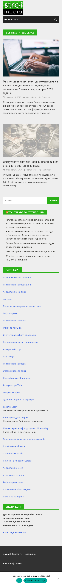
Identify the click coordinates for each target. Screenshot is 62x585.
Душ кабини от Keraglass (16, 377)
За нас (6, 553)
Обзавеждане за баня (14, 370)
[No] (58, 578)
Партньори (30, 553)
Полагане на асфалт (13, 496)
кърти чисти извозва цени (17, 284)
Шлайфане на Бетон (14, 446)
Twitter (18, 563)
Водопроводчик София (15, 417)
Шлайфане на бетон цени (17, 489)
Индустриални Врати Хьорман (19, 334)
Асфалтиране (10, 313)
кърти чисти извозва (14, 320)
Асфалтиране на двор (14, 291)
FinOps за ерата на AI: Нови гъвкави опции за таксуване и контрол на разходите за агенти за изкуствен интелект (30, 223)
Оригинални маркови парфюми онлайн (24, 439)
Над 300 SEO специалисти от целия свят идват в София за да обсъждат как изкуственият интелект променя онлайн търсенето (31, 235)
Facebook (8, 563)
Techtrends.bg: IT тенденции (26, 212)
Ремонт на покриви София (17, 460)
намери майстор (12, 349)
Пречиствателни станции (17, 277)
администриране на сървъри (18, 399)
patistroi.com (10, 406)
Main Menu (13, 19)
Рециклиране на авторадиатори (20, 342)
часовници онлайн (13, 453)
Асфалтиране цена (13, 467)
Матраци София (11, 392)
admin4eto (31, 97)
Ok (19, 580)
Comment (46, 97)
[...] (48, 112)
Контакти (16, 553)
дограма (7, 298)
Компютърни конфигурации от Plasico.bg (25, 428)
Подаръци (8, 356)
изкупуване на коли (13, 474)
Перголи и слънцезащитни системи (22, 306)
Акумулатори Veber (13, 385)
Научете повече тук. (35, 580)
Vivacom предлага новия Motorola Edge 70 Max (30, 251)
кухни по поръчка (12, 327)
